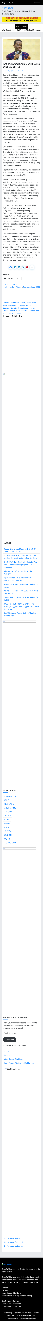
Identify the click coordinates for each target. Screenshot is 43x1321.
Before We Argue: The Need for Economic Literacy (21, 585)
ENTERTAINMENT (11, 808)
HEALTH (7, 823)
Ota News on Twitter (12, 1238)
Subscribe (10, 1040)
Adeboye (8, 287)
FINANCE (7, 816)
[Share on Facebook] (10, 267)
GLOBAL (7, 819)
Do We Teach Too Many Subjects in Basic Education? (21, 592)
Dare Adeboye (17, 287)
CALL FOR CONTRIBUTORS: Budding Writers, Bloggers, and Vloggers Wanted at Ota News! (21, 606)
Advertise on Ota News (13, 1059)
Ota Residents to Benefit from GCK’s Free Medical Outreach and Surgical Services (21, 556)
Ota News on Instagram (13, 1246)
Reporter (21, 71)
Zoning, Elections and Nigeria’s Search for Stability (21, 598)
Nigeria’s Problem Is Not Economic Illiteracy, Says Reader (18, 579)
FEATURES (8, 812)
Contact (7, 1051)
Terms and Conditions (28, 1319)
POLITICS (7, 831)
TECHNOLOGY (10, 843)
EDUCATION (9, 804)
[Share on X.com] (15, 267)
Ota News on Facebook (13, 1242)
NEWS (7, 284)
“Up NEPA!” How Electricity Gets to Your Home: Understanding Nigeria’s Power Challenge (20, 564)
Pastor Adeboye (29, 287)
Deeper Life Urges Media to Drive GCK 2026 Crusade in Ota (20, 550)
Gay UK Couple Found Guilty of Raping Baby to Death (20, 614)
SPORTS (7, 839)
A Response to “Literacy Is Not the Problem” (18, 572)
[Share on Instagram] (23, 267)
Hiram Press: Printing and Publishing (19, 1063)
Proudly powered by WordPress (17, 1313)
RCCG (38, 287)
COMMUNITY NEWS (12, 796)
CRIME (6, 800)
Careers (7, 1055)
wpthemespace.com (27, 1315)
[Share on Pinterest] (27, 267)
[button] (32, 267)
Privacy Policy (13, 1319)
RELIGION (13, 284)
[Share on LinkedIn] (19, 267)
